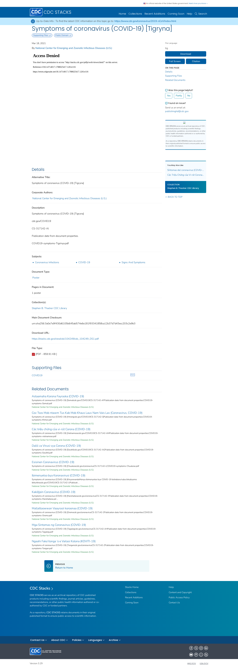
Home (122, 13)
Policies (76, 640)
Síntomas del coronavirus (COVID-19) (185, 170)
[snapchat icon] (201, 654)
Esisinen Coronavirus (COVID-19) (53, 462)
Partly (179, 95)
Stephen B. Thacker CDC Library (49, 308)
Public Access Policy (179, 597)
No (188, 95)
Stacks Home (132, 587)
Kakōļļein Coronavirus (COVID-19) (53, 492)
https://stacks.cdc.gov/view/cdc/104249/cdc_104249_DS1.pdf (65, 338)
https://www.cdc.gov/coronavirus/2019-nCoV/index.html (145, 21)
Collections (135, 13)
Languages (95, 640)
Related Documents (175, 80)
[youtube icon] (191, 654)
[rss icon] (206, 654)
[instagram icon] (201, 648)
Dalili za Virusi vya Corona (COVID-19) (56, 446)
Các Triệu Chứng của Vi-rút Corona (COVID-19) (185, 174)
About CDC (58, 640)
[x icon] (196, 648)
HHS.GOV (191, 663)
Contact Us (174, 602)
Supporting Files (173, 75)
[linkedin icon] (206, 648)
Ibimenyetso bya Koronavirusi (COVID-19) (58, 475)
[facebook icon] (191, 648)
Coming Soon (176, 13)
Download (185, 53)
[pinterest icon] (196, 654)
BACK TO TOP (175, 196)
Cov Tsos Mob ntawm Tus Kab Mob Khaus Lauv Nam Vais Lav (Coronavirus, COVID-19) (87, 413)
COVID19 (37, 375)
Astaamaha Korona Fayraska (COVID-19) (58, 396)
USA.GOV (204, 663)
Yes (169, 95)
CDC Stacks (40, 588)
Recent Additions (154, 13)
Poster (35, 277)
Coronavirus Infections (47, 262)
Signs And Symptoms (133, 262)
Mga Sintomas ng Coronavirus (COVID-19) (59, 525)
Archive (113, 640)
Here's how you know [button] (197, 3)
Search (202, 13)
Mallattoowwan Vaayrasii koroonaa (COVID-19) (62, 508)
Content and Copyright (180, 592)
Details (168, 71)
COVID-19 (84, 262)
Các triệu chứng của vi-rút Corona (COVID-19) (61, 429)
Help (189, 13)
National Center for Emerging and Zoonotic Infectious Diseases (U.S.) (73, 48)
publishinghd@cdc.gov (177, 111)
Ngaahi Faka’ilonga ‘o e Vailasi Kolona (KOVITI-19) (64, 541)
